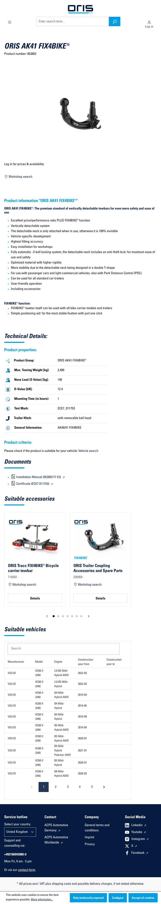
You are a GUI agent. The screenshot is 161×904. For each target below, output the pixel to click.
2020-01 (82, 738)
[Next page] (104, 787)
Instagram (138, 839)
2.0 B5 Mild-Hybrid (61, 684)
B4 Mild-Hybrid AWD (61, 695)
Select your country (17, 824)
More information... (42, 899)
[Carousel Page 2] (58, 616)
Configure (117, 898)
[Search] (114, 21)
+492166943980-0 (15, 854)
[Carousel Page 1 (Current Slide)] (54, 616)
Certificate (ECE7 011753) (33, 484)
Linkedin (137, 825)
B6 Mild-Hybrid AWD (61, 774)
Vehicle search (88, 451)
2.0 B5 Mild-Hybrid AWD (61, 673)
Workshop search (20, 177)
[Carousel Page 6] (77, 616)
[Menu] (9, 21)
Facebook (138, 853)
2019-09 (82, 716)
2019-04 (82, 695)
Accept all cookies (143, 898)
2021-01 (82, 750)
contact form (26, 870)
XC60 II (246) (39, 673)
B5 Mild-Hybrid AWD (61, 728)
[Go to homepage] (80, 9)
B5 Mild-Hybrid (59, 763)
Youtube (137, 832)
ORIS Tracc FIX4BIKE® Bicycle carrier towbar (33, 568)
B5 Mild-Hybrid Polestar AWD (62, 751)
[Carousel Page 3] (63, 616)
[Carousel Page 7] (81, 616)
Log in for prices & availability (24, 164)
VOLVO (12, 673)
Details (35, 599)
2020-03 (82, 773)
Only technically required (88, 898)
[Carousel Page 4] (67, 616)
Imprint (89, 837)
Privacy (90, 844)
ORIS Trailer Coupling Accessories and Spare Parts (97, 568)
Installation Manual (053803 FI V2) (39, 477)
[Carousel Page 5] (72, 616)
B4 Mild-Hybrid (59, 706)
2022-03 (82, 673)
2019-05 (82, 706)
